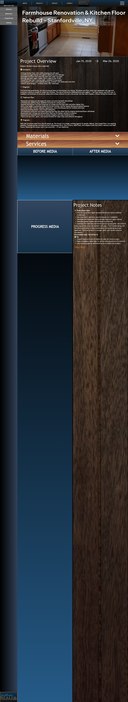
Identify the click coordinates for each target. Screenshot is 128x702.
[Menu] (122, 3)
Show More (79, 247)
